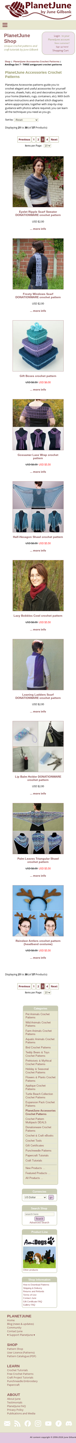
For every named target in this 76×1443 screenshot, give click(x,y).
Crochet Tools (34, 1140)
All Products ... (34, 1178)
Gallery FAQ (29, 1305)
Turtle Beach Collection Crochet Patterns (39, 1095)
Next (54, 139)
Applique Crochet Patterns (36, 1087)
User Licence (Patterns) (21, 1352)
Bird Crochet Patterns (38, 1047)
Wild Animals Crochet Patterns (38, 1024)
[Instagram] (38, 1423)
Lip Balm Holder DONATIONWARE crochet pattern (38, 778)
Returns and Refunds (33, 1291)
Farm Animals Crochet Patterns (39, 1032)
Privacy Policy (15, 1410)
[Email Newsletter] (7, 1423)
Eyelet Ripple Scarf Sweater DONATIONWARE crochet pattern (38, 213)
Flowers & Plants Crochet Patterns (41, 1079)
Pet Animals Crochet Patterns (38, 1016)
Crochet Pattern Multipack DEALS (36, 1120)
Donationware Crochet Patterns (38, 1129)
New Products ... (35, 1168)
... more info (38, 229)
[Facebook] (28, 1423)
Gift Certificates (35, 1145)
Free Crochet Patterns (20, 1374)
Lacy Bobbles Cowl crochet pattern (38, 615)
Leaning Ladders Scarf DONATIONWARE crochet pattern (38, 696)
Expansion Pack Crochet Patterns (40, 1104)
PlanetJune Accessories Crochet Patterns (36, 61)
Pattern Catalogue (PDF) (21, 1356)
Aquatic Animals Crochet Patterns (40, 1041)
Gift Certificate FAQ (32, 1301)
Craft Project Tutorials (20, 1377)
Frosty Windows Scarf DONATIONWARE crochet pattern (38, 295)
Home (11, 1320)
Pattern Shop (15, 1349)
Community (14, 1327)
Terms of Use (29, 1295)
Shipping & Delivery (32, 1288)
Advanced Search (39, 1222)
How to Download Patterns (36, 1284)
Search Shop (39, 1208)
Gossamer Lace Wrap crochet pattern (38, 456)
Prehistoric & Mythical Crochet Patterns (38, 1062)
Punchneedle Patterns (38, 1150)
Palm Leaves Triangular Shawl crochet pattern (38, 860)
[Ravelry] (59, 1423)
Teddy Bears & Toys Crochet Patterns (37, 1054)
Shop (7, 61)
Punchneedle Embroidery (22, 1381)
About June (13, 1399)
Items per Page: (34, 145)
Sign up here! (62, 46)
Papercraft (13, 1385)
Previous (24, 139)
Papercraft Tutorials (37, 1155)
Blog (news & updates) (20, 1324)
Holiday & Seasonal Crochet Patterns (37, 1070)
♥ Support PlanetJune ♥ (21, 1335)
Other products (30, 1270)
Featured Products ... (38, 1173)
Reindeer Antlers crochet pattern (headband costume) (38, 942)
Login (57, 36)
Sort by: (9, 120)
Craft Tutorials (34, 1160)
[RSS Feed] (17, 1423)
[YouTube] (48, 1423)
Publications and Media (21, 1413)
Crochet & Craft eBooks (40, 1135)
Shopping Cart (60, 50)
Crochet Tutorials (17, 1370)
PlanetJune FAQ (16, 1406)
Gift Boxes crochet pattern (38, 376)
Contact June (29, 1298)
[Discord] (69, 1423)
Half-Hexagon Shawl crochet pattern (38, 537)
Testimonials (14, 1402)
